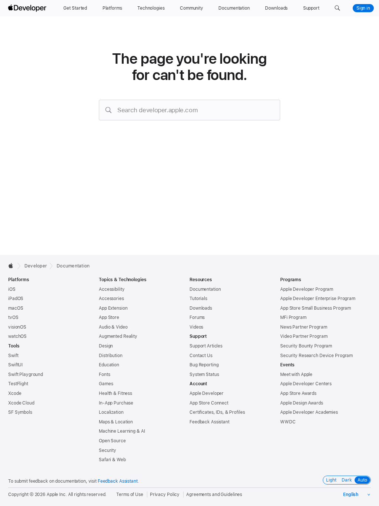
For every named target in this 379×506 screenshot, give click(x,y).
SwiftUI (15, 364)
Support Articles (206, 346)
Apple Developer (207, 393)
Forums (197, 317)
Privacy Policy (165, 494)
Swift (13, 355)
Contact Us (201, 355)
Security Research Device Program (316, 355)
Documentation (73, 266)
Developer (35, 266)
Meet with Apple (296, 374)
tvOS (13, 317)
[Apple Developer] (28, 8)
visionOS (17, 327)
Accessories (111, 298)
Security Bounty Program (306, 346)
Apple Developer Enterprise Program (317, 298)
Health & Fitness (115, 393)
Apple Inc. (57, 494)
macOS (15, 308)
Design (106, 346)
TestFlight (18, 383)
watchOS (17, 336)
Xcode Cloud (21, 403)
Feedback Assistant (209, 422)
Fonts (104, 374)
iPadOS (15, 298)
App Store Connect (209, 403)
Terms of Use (129, 494)
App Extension (113, 308)
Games (106, 383)
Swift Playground (25, 374)
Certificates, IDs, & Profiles (217, 412)
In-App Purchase (116, 403)
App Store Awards (298, 393)
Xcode (14, 393)
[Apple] (12, 265)
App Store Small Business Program (315, 308)
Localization (111, 412)
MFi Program (293, 317)
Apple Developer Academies (309, 412)
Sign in (363, 8)
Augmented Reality (118, 336)
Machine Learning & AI (122, 431)
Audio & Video (113, 327)
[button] (337, 8)
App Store (109, 317)
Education (109, 364)
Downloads (201, 308)
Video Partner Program (303, 336)
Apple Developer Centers (306, 383)
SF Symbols (20, 412)
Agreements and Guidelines (214, 494)
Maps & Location (116, 422)
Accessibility (111, 289)
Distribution (111, 355)
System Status (204, 374)
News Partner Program (303, 327)
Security (107, 450)
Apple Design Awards (301, 403)
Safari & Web (112, 459)
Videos (196, 327)
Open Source (112, 440)
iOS (12, 289)
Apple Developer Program (306, 289)
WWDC (288, 422)
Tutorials (198, 298)
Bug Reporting (204, 364)
